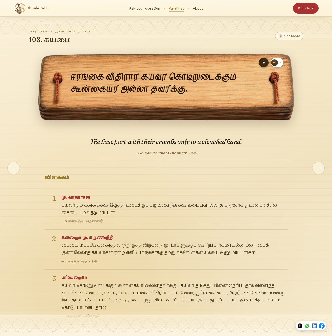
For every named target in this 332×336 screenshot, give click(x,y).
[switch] (277, 62)
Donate (306, 8)
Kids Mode (291, 36)
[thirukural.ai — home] (31, 8)
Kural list (176, 8)
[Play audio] (264, 62)
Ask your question (144, 8)
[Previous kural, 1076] (13, 168)
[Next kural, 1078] (318, 168)
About (198, 8)
